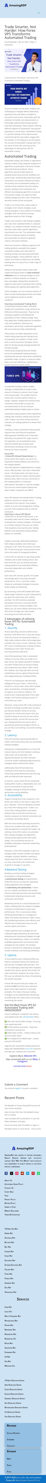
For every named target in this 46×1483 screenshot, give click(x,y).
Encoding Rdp (10, 1260)
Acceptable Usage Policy (14, 1184)
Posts (9, 1471)
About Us (8, 1180)
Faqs (6, 1195)
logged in (18, 1088)
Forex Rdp (9, 1274)
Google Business (13, 1433)
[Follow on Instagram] (16, 1173)
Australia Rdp (10, 1237)
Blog (31, 42)
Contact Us (9, 1188)
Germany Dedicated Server (15, 1398)
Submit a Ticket (10, 1207)
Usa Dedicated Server (13, 1416)
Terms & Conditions (12, 1214)
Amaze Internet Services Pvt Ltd (28, 1480)
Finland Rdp (9, 1269)
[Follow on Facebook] (6, 1173)
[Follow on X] (11, 1173)
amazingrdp (12, 42)
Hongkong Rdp (10, 1292)
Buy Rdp (8, 1247)
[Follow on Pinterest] (33, 1173)
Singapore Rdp (10, 1347)
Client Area (9, 1191)
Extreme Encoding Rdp (13, 1265)
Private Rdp (9, 1325)
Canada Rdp (9, 1251)
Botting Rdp (9, 1242)
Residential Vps (10, 1338)
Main (9, 1458)
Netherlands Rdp (11, 1320)
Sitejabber (10, 1439)
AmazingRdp (21, 1477)
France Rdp (9, 1278)
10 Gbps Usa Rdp (11, 1229)
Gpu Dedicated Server (13, 1403)
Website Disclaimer (12, 1210)
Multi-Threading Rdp (13, 1316)
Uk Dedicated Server (12, 1412)
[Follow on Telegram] (27, 1173)
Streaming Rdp (10, 1352)
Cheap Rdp (9, 1256)
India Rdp (8, 1307)
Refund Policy (10, 1203)
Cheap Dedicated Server (13, 1389)
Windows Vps (10, 1366)
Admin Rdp (9, 1233)
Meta (35, 1059)
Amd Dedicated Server (13, 1385)
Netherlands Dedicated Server (16, 1407)
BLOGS (29, 1066)
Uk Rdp (7, 1356)
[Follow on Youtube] (22, 1173)
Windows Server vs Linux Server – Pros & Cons (23, 1129)
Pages (9, 1465)
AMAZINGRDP (28, 1017)
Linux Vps (8, 1311)
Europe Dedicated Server (14, 1394)
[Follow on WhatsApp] (38, 1173)
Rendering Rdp (10, 1329)
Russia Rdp (9, 1343)
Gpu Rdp (8, 1287)
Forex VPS (29, 1049)
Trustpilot (11, 1446)
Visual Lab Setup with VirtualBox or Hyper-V (22, 1125)
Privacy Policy (10, 1199)
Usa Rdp (8, 1361)
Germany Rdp (10, 1283)
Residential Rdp (10, 1334)
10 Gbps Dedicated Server (14, 1380)
